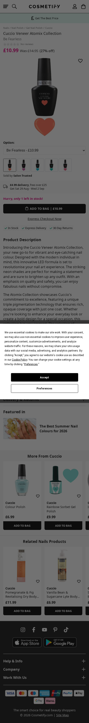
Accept (44, 377)
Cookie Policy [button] (19, 359)
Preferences (44, 388)
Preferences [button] (31, 364)
